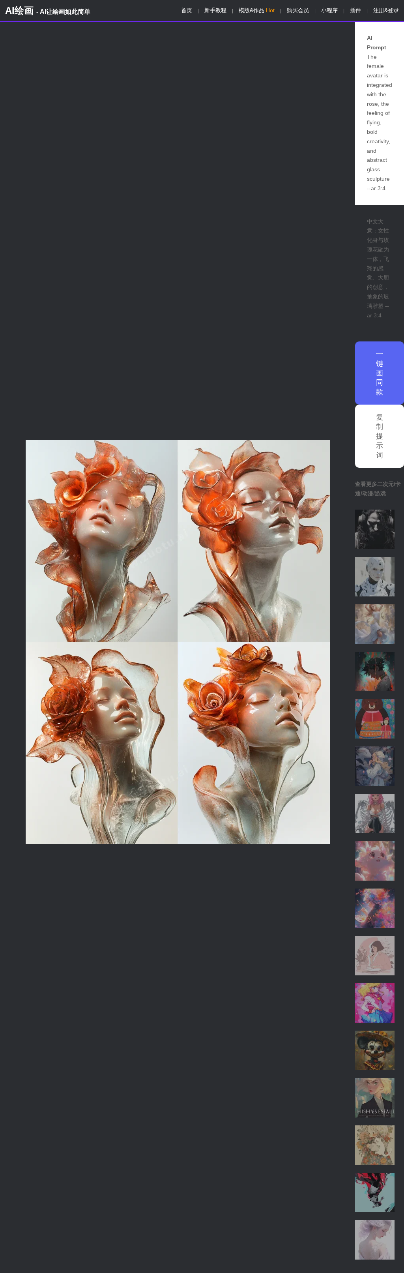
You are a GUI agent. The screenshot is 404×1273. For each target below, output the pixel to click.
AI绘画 (47, 10)
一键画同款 (379, 373)
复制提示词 (379, 436)
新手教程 (215, 10)
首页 (186, 10)
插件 (355, 10)
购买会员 (298, 10)
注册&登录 (386, 10)
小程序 (329, 10)
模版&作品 (257, 10)
